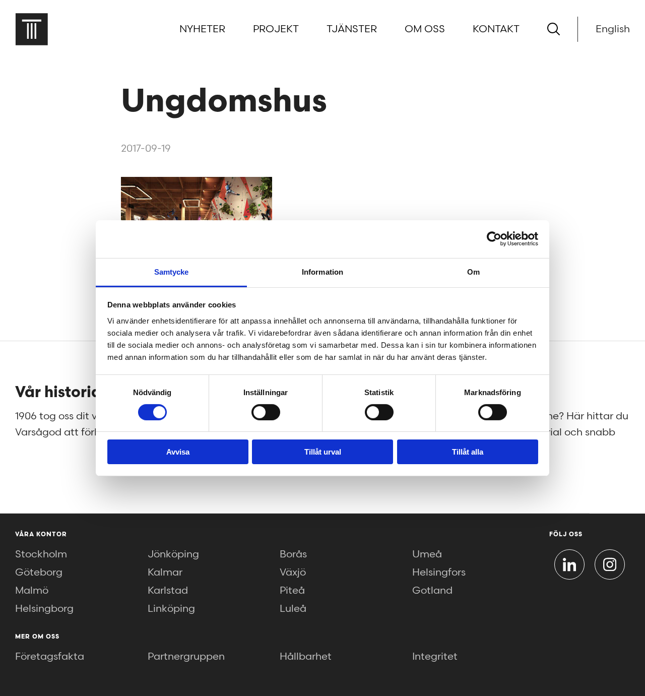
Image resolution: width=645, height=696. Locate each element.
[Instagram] (610, 564)
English (613, 29)
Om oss (425, 29)
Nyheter (202, 29)
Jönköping (173, 554)
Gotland (432, 591)
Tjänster (352, 29)
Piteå (292, 591)
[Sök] (553, 29)
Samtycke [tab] (171, 271)
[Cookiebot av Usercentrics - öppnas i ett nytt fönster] (494, 238)
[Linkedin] (569, 564)
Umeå (427, 554)
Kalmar (165, 572)
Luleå (293, 609)
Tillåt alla (467, 452)
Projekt (276, 29)
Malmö (31, 591)
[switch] (265, 412)
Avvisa (177, 452)
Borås (293, 554)
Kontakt (496, 29)
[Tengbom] (31, 29)
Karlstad (168, 591)
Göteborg (38, 572)
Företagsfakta (49, 657)
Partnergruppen (186, 657)
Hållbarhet (306, 657)
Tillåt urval (322, 452)
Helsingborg (44, 609)
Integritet (435, 657)
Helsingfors (439, 572)
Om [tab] (473, 271)
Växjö (293, 572)
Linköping (171, 609)
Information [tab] (322, 271)
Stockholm (41, 554)
